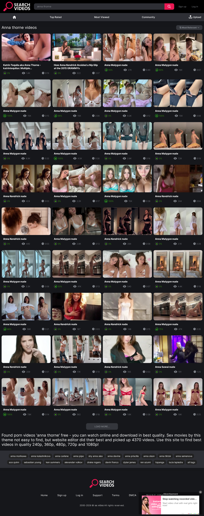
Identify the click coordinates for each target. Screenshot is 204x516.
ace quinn (14, 462)
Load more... (102, 426)
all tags (191, 462)
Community (148, 17)
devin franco (111, 462)
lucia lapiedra (176, 462)
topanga (159, 462)
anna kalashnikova (40, 456)
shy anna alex (95, 456)
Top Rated (56, 17)
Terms (115, 495)
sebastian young (32, 462)
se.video (99, 505)
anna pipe (78, 456)
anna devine (114, 456)
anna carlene (62, 456)
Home (14, 17)
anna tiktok (165, 456)
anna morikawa (18, 456)
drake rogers (94, 462)
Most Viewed (101, 17)
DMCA (132, 495)
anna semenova (184, 456)
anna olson (149, 456)
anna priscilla (132, 456)
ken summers (53, 462)
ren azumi (145, 462)
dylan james (129, 462)
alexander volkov (73, 462)
